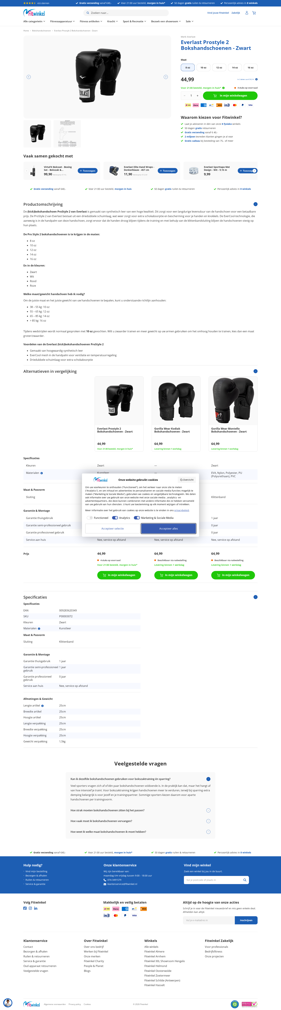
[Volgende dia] (166, 77)
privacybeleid (181, 510)
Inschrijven (246, 920)
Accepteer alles (168, 528)
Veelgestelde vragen (35, 971)
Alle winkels (151, 947)
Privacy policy (75, 1004)
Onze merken (92, 956)
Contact (28, 947)
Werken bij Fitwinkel (96, 951)
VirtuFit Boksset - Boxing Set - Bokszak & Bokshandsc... (58, 168)
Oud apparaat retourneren (39, 966)
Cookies (87, 1004)
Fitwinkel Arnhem (155, 956)
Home (26, 30)
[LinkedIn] (35, 908)
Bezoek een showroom (164, 21)
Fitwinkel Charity (94, 961)
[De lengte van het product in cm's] (42, 706)
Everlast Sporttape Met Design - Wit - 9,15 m (217, 168)
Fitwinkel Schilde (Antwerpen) (162, 980)
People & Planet (93, 966)
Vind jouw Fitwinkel (218, 12)
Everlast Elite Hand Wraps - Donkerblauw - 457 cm (139, 168)
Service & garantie (35, 884)
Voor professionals (216, 947)
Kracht (111, 21)
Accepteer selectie (112, 528)
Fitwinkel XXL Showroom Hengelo (164, 961)
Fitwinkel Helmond (155, 966)
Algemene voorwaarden (55, 1004)
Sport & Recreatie (133, 21)
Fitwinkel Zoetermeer (157, 975)
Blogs (87, 971)
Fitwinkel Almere (154, 951)
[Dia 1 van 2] (37, 134)
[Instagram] (30, 908)
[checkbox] (96, 518)
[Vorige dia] (29, 77)
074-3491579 (114, 879)
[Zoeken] (245, 880)
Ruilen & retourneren (37, 879)
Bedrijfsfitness (213, 951)
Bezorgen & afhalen (36, 875)
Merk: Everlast (188, 36)
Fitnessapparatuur (61, 21)
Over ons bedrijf (94, 947)
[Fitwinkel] (31, 1004)
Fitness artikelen (90, 21)
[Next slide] (254, 171)
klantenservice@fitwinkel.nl (122, 884)
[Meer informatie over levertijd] (223, 88)
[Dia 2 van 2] (67, 134)
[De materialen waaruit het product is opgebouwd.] (41, 473)
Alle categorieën (32, 21)
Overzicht (188, 479)
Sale (188, 21)
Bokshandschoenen (41, 30)
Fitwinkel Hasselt (154, 985)
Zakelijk (236, 12)
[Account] (246, 12)
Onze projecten (214, 956)
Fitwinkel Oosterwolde (157, 971)
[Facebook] (25, 908)
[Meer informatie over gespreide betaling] (256, 79)
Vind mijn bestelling (36, 871)
